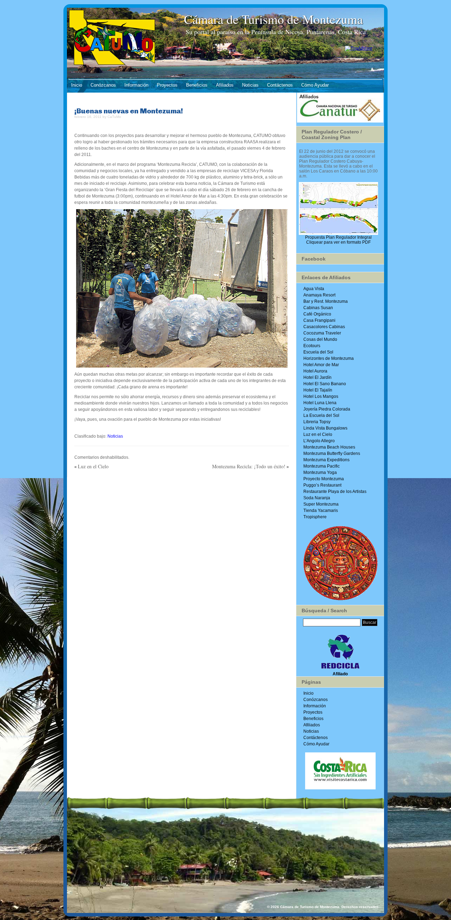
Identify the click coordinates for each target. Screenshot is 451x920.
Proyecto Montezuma (323, 478)
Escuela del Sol (318, 352)
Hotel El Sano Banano (324, 383)
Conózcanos (103, 85)
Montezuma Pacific (321, 466)
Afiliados (225, 85)
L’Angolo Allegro (319, 440)
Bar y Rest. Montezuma (325, 301)
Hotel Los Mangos (320, 396)
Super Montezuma (321, 504)
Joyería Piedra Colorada (326, 409)
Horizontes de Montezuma (328, 358)
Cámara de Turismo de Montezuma (275, 19)
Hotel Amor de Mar (321, 364)
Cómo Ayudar (315, 85)
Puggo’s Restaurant (322, 485)
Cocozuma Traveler (322, 333)
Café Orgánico (317, 314)
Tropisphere (315, 516)
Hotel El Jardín (317, 377)
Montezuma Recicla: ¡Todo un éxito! (248, 466)
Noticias (250, 85)
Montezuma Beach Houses (329, 447)
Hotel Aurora (315, 371)
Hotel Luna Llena (319, 402)
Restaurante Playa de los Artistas (334, 491)
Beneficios (197, 85)
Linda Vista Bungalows (325, 428)
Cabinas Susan (318, 307)
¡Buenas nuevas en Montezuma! (128, 111)
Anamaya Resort (319, 295)
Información (136, 85)
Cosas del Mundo (320, 339)
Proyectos (167, 85)
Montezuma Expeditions (326, 459)
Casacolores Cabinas (324, 326)
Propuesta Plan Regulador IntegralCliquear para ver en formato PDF (338, 240)
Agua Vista (313, 288)
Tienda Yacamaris (320, 510)
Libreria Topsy (316, 421)
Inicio (76, 85)
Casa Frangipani (319, 320)
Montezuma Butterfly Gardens (331, 453)
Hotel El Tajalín (317, 390)
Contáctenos (280, 85)
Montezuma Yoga (320, 472)
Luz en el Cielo (93, 466)
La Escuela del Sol (321, 415)
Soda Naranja (316, 497)
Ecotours (311, 345)
